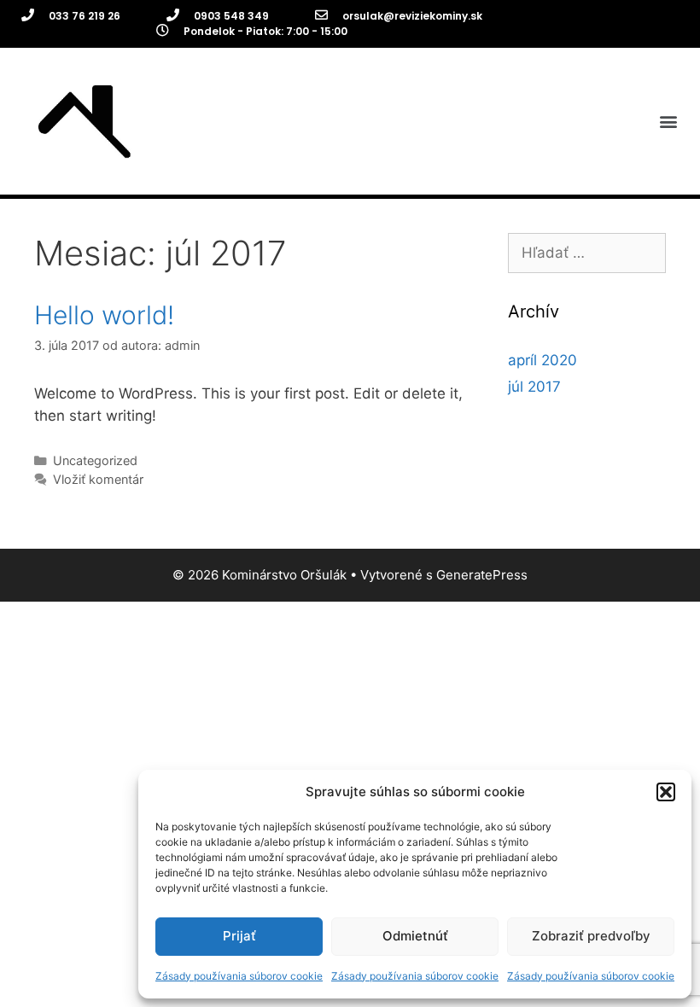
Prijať (239, 936)
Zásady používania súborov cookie (239, 975)
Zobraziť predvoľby (591, 936)
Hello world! (104, 315)
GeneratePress (482, 575)
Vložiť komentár (98, 479)
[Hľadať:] (587, 252)
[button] (665, 791)
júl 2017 (534, 386)
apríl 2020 (542, 360)
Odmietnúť (415, 936)
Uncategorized (95, 460)
